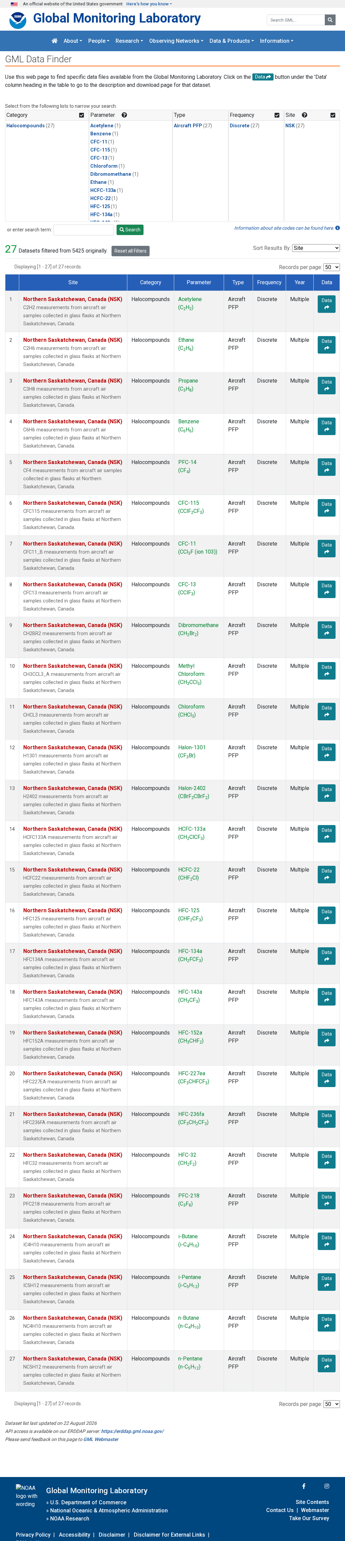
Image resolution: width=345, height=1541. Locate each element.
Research (127, 41)
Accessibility (74, 1535)
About (71, 41)
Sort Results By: (272, 248)
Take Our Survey (309, 1518)
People (96, 41)
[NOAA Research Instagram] (318, 1486)
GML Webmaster (100, 1439)
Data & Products (230, 41)
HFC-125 (100, 206)
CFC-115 (100, 150)
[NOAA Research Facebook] (295, 1486)
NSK (290, 126)
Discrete (240, 126)
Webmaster (315, 1510)
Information (274, 41)
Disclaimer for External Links (169, 1535)
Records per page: (300, 267)
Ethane (98, 182)
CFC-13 (98, 158)
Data (327, 300)
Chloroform (104, 166)
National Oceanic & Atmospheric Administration (109, 1510)
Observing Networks (174, 41)
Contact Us (280, 1510)
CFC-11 (98, 142)
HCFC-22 (100, 198)
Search (132, 229)
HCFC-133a (103, 190)
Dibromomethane (110, 174)
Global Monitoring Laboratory (117, 18)
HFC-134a (101, 215)
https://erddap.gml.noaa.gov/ (132, 1431)
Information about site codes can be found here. (284, 228)
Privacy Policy (33, 1535)
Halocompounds (25, 126)
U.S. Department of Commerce (88, 1502)
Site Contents (312, 1502)
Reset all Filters (131, 251)
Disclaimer (112, 1535)
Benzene (100, 134)
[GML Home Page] (54, 40)
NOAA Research (69, 1518)
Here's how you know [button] (147, 3)
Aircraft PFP (188, 126)
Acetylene (102, 126)
